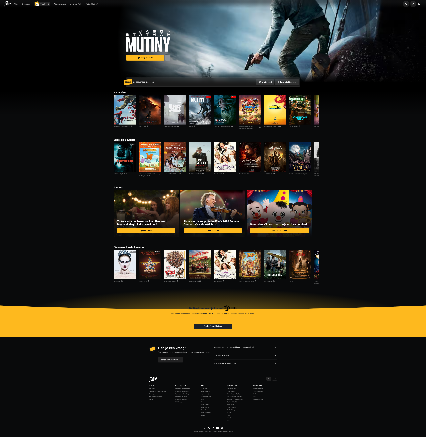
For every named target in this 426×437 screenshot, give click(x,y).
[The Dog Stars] (275, 264)
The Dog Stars (268, 281)
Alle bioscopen (179, 402)
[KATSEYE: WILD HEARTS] (175, 157)
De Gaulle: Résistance (195, 174)
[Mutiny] (200, 110)
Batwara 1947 (268, 174)
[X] (222, 428)
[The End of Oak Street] (175, 110)
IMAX (202, 399)
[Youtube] (217, 428)
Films (16, 4)
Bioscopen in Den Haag (182, 394)
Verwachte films (304, 247)
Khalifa (291, 281)
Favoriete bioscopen (288, 82)
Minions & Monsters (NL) (271, 126)
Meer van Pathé (76, 4)
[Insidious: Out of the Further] (225, 110)
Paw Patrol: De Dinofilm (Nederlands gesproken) (246, 127)
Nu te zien (152, 386)
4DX (202, 402)
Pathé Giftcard (231, 391)
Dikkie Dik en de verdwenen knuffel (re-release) (147, 175)
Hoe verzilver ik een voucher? (225, 363)
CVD (254, 397)
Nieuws (203, 415)
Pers (228, 415)
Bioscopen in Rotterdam (182, 391)
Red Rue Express (194, 281)
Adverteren (230, 418)
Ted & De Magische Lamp (246, 281)
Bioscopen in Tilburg (181, 399)
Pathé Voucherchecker (233, 394)
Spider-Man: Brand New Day (122, 126)
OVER (202, 386)
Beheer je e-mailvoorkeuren (235, 399)
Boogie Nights (143, 281)
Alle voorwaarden (258, 389)
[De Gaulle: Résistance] (200, 157)
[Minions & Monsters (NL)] (275, 110)
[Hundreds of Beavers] (175, 264)
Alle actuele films (304, 92)
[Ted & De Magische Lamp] (250, 264)
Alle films (152, 389)
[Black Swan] (125, 264)
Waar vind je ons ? (180, 386)
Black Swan (117, 281)
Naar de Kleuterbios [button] (280, 230)
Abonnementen (60, 4)
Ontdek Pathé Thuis (212, 326)
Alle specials (305, 139)
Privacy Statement (258, 391)
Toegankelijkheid (258, 399)
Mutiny (191, 126)
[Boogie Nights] (150, 264)
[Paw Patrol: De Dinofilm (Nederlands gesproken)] (250, 110)
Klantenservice (231, 389)
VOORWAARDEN (258, 386)
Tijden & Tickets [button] (146, 230)
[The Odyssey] (150, 110)
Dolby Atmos (205, 407)
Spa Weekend (218, 174)
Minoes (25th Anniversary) (297, 174)
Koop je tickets (147, 58)
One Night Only (293, 126)
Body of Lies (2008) (119, 174)
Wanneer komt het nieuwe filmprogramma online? (234, 347)
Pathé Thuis (91, 4)
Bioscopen (26, 4)
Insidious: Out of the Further (222, 126)
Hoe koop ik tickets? (222, 355)
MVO (228, 421)
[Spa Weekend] (225, 157)
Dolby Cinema (205, 405)
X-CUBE (229, 413)
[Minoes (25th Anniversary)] (300, 157)
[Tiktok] (213, 428)
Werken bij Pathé (232, 402)
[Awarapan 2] (250, 157)
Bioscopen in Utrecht (181, 397)
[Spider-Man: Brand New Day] (125, 110)
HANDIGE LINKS (232, 386)
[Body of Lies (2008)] (125, 157)
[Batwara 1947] (275, 157)
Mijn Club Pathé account (234, 397)
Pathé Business (231, 407)
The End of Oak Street (170, 126)
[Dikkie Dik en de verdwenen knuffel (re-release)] (150, 157)
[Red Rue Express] (200, 264)
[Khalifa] (300, 264)
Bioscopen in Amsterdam (182, 389)
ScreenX (203, 410)
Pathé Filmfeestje (206, 413)
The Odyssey (142, 126)
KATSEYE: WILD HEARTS (171, 174)
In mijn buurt (267, 82)
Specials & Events (206, 397)
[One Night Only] (300, 110)
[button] (406, 4)
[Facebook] (208, 428)
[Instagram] (204, 428)
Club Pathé (44, 4)
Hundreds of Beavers (170, 281)
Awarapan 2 (242, 174)
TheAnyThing (231, 410)
